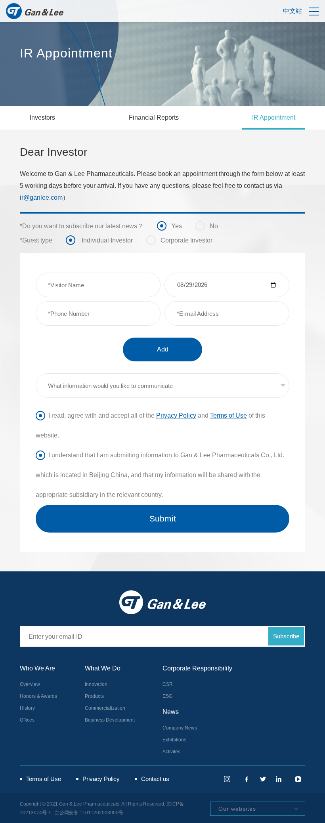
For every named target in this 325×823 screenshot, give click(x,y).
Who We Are (37, 668)
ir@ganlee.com (41, 197)
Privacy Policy (176, 415)
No (207, 227)
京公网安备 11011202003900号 (89, 812)
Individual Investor (100, 241)
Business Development (110, 720)
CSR (167, 684)
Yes (170, 227)
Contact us (155, 778)
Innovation (96, 684)
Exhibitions (174, 740)
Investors (42, 117)
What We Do (102, 668)
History (27, 708)
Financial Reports (154, 117)
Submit (162, 518)
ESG (167, 696)
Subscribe (286, 636)
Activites (171, 751)
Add (162, 349)
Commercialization (105, 708)
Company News (179, 728)
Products (94, 696)
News (170, 711)
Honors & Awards (38, 696)
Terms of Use (228, 415)
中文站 (292, 11)
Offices (27, 720)
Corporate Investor (179, 241)
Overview (30, 684)
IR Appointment (273, 117)
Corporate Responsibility (197, 668)
